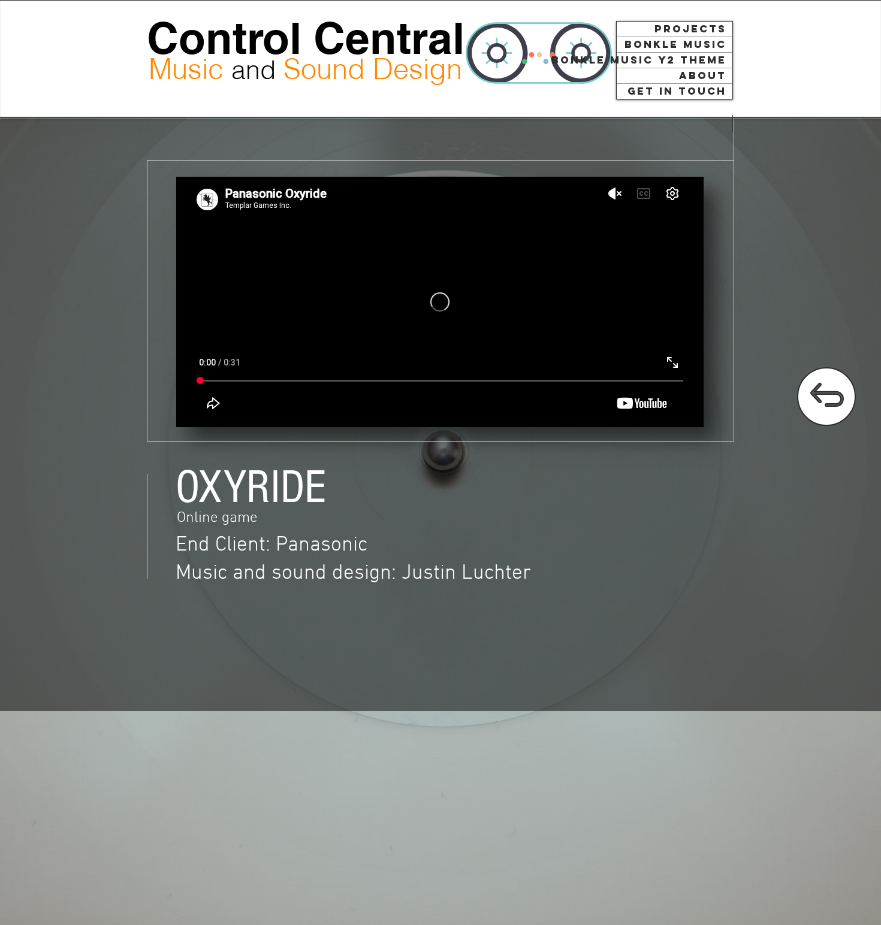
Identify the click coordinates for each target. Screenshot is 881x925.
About (702, 75)
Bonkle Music (675, 44)
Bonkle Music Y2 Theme (671, 59)
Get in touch (676, 91)
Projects (690, 28)
